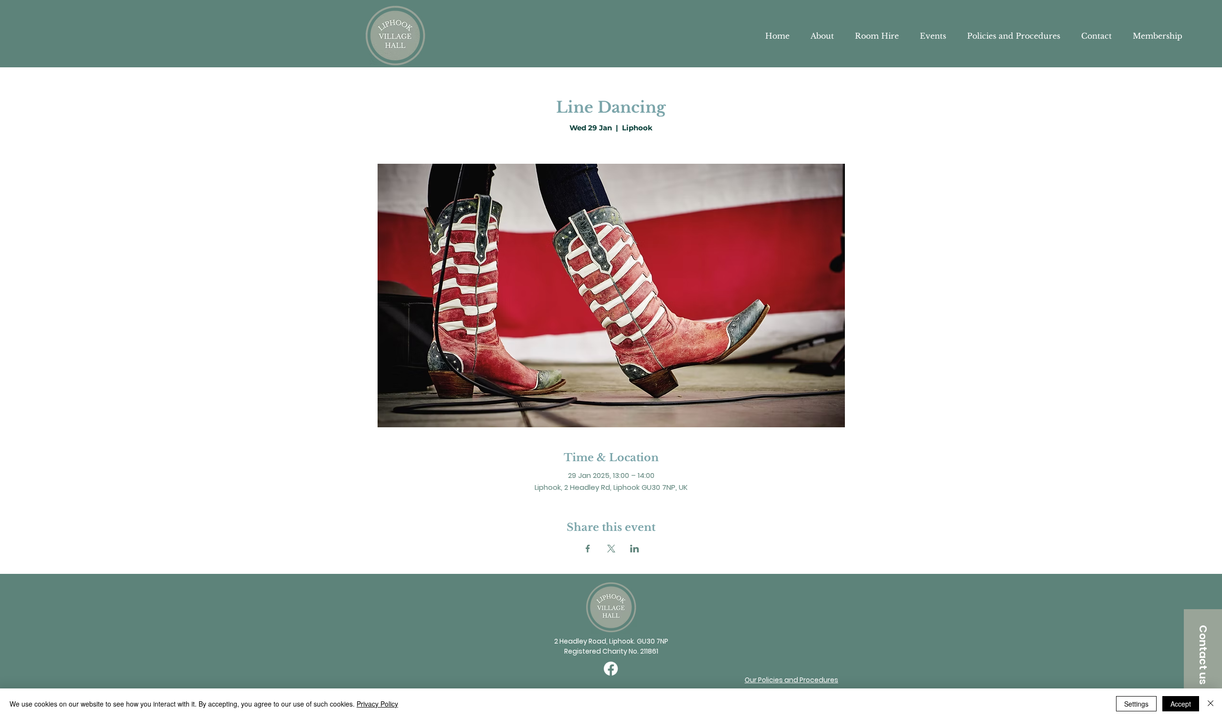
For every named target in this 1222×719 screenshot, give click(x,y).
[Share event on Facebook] (587, 548)
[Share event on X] (611, 548)
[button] (1203, 654)
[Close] (1210, 703)
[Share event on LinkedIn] (634, 548)
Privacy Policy (377, 703)
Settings (1136, 703)
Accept (1180, 703)
